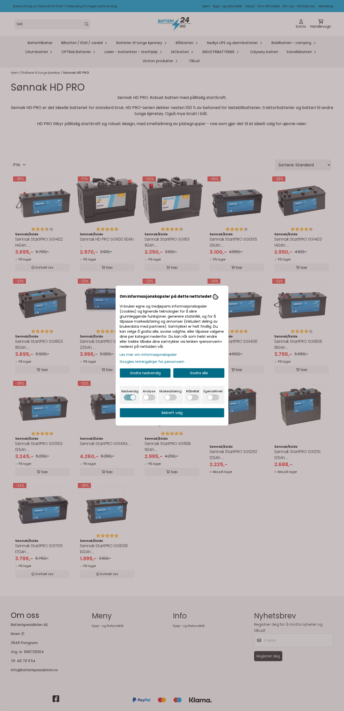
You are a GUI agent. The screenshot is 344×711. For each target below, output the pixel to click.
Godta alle (199, 373)
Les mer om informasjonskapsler (148, 354)
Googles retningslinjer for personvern (152, 361)
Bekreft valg (172, 412)
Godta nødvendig (145, 373)
